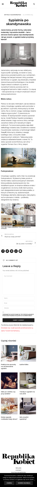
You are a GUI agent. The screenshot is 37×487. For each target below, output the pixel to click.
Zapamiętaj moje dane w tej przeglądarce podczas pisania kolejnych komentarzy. (18, 315)
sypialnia (4, 228)
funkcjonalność (13, 227)
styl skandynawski (25, 227)
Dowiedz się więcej (24, 483)
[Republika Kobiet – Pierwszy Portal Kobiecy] (18, 4)
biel (6, 227)
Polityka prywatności (18, 472)
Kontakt (18, 470)
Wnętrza (18, 14)
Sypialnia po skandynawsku (18, 22)
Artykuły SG (8, 14)
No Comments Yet (12, 260)
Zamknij (9, 483)
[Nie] (35, 480)
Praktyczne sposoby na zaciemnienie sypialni (8, 366)
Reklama (18, 468)
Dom (13, 14)
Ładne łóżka (24, 364)
